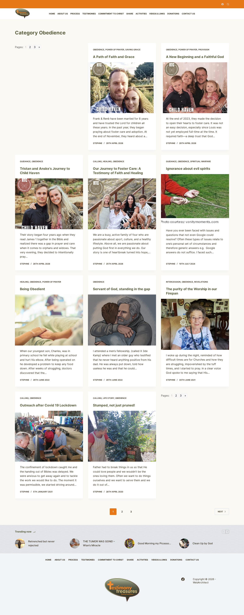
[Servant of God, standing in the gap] (122, 320)
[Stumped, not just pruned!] (122, 436)
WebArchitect (200, 582)
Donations (173, 13)
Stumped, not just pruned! (114, 405)
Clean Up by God (203, 543)
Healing (107, 161)
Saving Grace (132, 49)
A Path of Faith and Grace (113, 57)
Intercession (173, 282)
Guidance (25, 161)
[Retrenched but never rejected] (20, 543)
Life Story (108, 398)
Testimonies (89, 13)
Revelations (201, 282)
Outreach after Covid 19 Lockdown (48, 405)
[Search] (228, 4)
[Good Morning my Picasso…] (129, 543)
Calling (97, 161)
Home (52, 13)
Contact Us (188, 13)
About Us (62, 13)
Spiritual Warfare (200, 161)
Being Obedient (32, 289)
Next (220, 511)
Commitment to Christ (111, 13)
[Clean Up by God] (184, 543)
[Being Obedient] (49, 320)
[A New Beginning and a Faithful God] (195, 87)
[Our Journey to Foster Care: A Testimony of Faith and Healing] (122, 203)
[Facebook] (222, 4)
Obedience (98, 49)
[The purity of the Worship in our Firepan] (195, 324)
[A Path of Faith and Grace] (122, 87)
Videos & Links (157, 13)
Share (129, 13)
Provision (203, 49)
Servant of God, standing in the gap (121, 289)
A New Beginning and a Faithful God (195, 57)
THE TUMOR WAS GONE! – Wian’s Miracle (99, 543)
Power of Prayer (114, 49)
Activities (141, 13)
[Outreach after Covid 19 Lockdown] (49, 436)
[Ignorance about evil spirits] (195, 199)
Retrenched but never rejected (41, 543)
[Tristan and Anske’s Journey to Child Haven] (49, 203)
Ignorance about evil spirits (188, 169)
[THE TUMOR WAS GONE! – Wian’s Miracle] (75, 543)
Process (75, 13)
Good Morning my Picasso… (154, 543)
